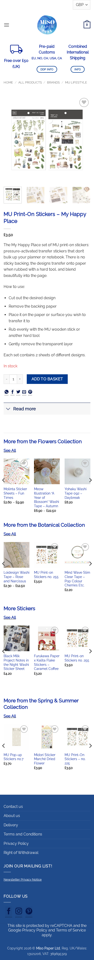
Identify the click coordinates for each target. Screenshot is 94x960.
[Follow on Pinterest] (29, 912)
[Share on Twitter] (18, 392)
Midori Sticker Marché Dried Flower (44, 759)
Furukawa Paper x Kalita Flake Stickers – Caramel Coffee (47, 662)
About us (12, 815)
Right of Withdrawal (21, 852)
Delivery (11, 825)
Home (8, 82)
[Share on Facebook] (12, 392)
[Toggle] (8, 409)
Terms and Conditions (23, 834)
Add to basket (47, 379)
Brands (53, 82)
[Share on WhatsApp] (6, 392)
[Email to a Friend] (24, 392)
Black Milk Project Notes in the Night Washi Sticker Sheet (16, 662)
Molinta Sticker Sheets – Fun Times (15, 493)
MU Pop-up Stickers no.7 (13, 757)
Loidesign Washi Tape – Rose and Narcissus (16, 577)
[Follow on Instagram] (18, 912)
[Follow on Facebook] (8, 912)
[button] (6, 25)
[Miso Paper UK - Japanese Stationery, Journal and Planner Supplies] (47, 25)
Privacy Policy (16, 843)
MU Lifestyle (76, 82)
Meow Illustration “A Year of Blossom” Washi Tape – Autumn (46, 497)
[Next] (82, 140)
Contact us (13, 806)
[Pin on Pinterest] (30, 392)
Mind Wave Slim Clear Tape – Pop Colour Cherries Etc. (77, 579)
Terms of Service (71, 930)
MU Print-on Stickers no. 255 (46, 575)
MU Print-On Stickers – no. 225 (75, 759)
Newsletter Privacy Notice (23, 879)
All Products (30, 82)
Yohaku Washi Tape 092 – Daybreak (76, 493)
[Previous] (11, 140)
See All (10, 450)
